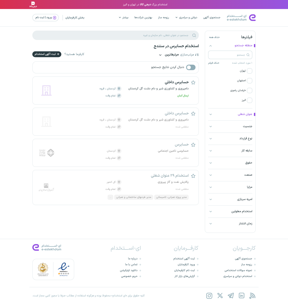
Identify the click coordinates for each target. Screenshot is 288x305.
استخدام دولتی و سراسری (237, 276)
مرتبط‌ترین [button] (171, 55)
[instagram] (209, 295)
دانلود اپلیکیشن (129, 270)
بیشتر (125, 17)
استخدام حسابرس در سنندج (176, 46)
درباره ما (133, 259)
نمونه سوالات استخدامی (238, 270)
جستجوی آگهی (211, 17)
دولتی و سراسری (188, 17)
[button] (230, 71)
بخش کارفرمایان (74, 18)
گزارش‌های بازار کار (185, 276)
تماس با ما (131, 264)
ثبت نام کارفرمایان (184, 270)
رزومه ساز (163, 17)
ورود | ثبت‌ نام (43, 17)
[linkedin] (241, 295)
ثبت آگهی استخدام (45, 54)
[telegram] (230, 295)
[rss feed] (252, 295)
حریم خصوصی (129, 276)
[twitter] (219, 295)
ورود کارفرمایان (186, 264)
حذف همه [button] (214, 37)
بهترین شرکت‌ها (143, 17)
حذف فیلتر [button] (213, 63)
